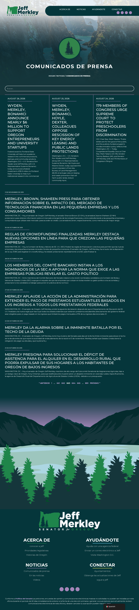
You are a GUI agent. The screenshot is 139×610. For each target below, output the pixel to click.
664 (73, 383)
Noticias (81, 9)
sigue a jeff (102, 580)
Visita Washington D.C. (102, 555)
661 (58, 383)
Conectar (117, 9)
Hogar (52, 76)
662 (63, 383)
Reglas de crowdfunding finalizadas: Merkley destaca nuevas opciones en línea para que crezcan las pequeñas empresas (64, 238)
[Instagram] (122, 12)
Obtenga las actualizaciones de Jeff (102, 575)
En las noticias (36, 575)
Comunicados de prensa (37, 571)
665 (78, 383)
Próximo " (95, 383)
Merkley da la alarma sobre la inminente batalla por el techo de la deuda (63, 329)
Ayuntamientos (102, 571)
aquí (108, 603)
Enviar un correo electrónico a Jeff (102, 550)
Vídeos (36, 580)
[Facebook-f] (118, 12)
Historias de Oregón (36, 555)
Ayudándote (98, 9)
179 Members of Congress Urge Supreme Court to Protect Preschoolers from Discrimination (111, 120)
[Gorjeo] (130, 12)
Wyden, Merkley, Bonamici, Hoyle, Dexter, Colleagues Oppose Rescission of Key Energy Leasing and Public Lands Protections (66, 128)
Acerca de (64, 9)
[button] (126, 9)
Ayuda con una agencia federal (102, 546)
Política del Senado (24, 599)
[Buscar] (131, 88)
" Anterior (44, 383)
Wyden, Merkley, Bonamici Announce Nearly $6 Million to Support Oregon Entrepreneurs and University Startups (23, 126)
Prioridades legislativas (37, 550)
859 (86, 383)
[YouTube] (126, 12)
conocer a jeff (37, 546)
